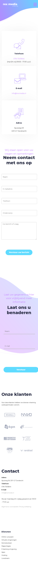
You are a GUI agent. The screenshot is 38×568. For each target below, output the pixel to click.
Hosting (4, 555)
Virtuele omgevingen (9, 540)
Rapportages (6, 546)
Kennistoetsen (7, 543)
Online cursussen (8, 537)
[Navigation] (35, 5)
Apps (3, 552)
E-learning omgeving (9, 549)
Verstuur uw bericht (19, 252)
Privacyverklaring (25, 507)
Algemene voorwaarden (10, 507)
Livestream (6, 558)
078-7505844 (18, 59)
